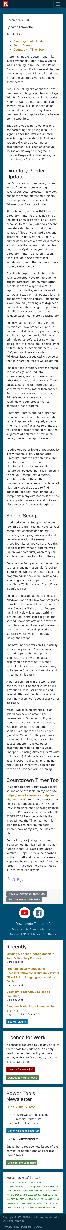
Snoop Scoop (22, 45)
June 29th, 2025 (20, 1107)
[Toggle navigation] (58, 4)
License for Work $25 (20, 1069)
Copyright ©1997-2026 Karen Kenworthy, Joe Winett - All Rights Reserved (33, 1219)
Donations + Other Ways (22, 1077)
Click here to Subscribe (22, 1162)
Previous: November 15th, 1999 (26, 893)
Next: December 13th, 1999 (24, 899)
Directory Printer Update (29, 41)
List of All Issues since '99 (23, 1130)
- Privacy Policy (11, 1227)
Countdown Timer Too (28, 49)
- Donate (37, 1227)
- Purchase (26, 1227)
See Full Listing (17, 1021)
